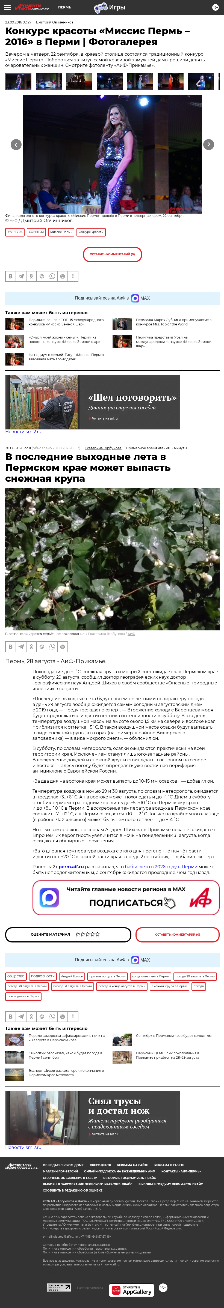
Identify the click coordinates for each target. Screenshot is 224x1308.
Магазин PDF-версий (60, 1171)
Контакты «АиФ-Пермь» (181, 1171)
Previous (16, 145)
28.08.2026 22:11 (18, 448)
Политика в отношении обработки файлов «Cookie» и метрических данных (97, 1252)
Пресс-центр (100, 1165)
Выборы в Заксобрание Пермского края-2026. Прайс (87, 1184)
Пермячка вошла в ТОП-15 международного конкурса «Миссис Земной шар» (66, 322)
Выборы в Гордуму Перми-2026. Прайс (170, 1184)
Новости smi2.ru (23, 431)
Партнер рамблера (90, 1287)
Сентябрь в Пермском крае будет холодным (173, 1036)
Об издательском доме (63, 1165)
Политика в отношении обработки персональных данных (84, 1248)
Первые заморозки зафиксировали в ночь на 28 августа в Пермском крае (67, 1038)
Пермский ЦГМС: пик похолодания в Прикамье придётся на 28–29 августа (167, 1055)
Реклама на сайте (132, 1165)
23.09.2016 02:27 (18, 22)
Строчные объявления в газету (70, 1178)
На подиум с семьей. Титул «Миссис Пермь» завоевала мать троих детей (66, 357)
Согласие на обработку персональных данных (76, 1245)
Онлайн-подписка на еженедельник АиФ (119, 1171)
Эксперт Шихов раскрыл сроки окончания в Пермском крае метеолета (66, 1072)
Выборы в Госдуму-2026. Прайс (129, 1178)
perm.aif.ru (71, 866)
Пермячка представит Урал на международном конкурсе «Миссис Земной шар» (173, 341)
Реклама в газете (169, 1165)
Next (209, 145)
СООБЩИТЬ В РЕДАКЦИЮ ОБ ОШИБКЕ (72, 1190)
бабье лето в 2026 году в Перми (161, 866)
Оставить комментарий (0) (112, 254)
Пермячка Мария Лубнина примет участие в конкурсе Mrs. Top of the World (173, 322)
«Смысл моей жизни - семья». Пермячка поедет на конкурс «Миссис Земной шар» (64, 339)
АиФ (13, 221)
